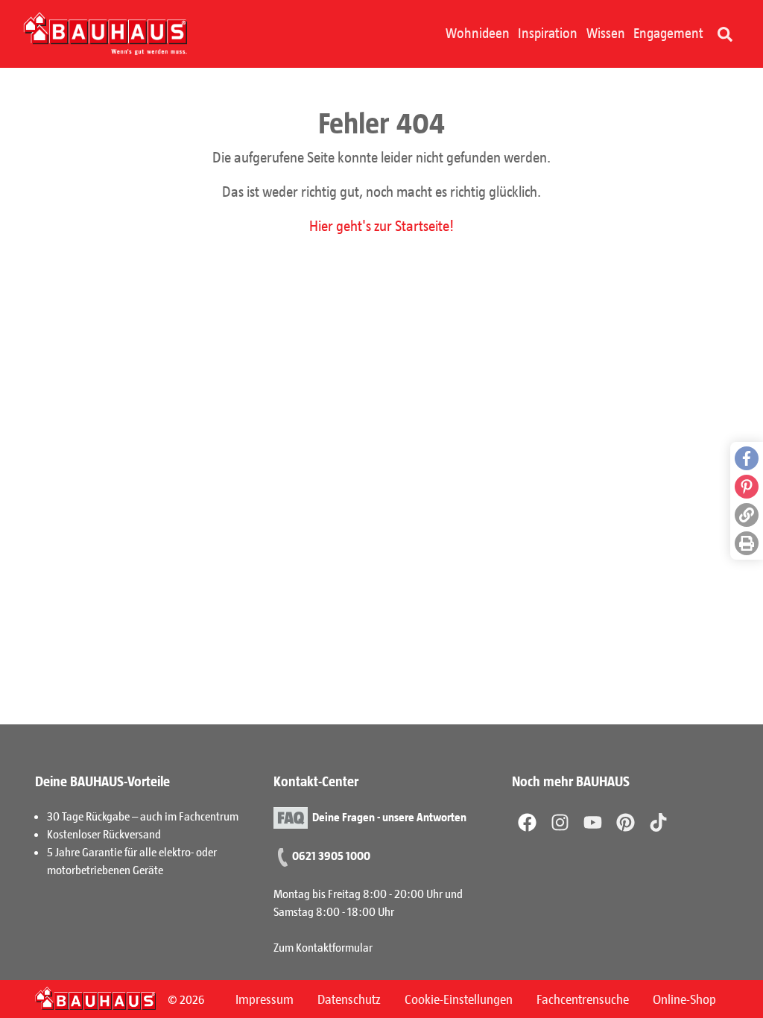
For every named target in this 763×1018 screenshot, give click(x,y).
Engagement (668, 32)
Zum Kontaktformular (323, 947)
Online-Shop (684, 998)
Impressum (264, 998)
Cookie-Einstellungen (459, 998)
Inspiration (547, 32)
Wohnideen (478, 32)
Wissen (605, 32)
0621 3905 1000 (331, 855)
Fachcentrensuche (582, 998)
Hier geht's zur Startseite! (381, 225)
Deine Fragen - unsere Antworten (389, 816)
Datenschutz (349, 998)
